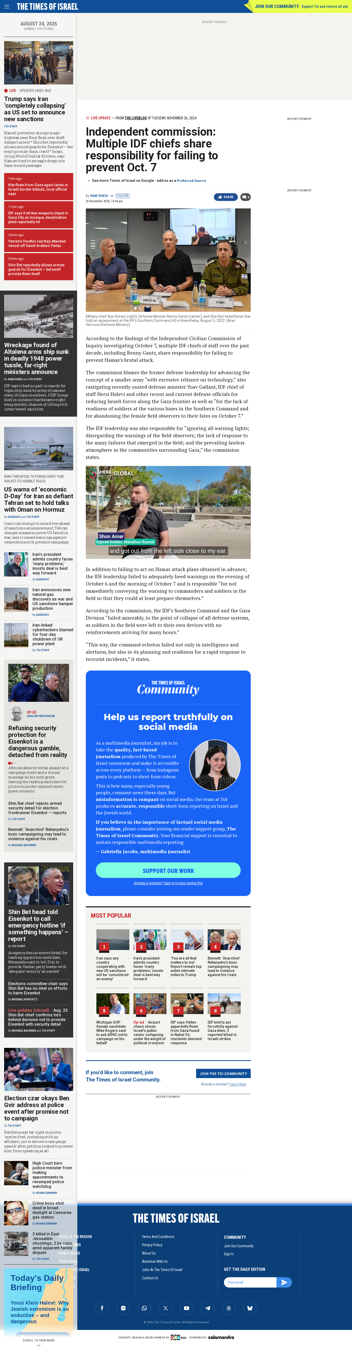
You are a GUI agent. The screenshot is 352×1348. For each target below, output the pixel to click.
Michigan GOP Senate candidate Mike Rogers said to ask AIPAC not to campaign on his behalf (112, 1032)
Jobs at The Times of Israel (162, 1270)
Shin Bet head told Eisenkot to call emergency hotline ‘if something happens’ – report (38, 925)
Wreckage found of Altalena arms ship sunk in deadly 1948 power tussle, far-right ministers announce (36, 358)
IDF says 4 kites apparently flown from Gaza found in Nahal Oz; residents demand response (186, 1032)
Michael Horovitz (25, 999)
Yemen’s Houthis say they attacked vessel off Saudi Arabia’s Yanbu (37, 243)
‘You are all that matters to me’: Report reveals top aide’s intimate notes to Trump (186, 966)
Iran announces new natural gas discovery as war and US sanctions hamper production (52, 599)
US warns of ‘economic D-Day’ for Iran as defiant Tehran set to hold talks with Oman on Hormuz (38, 499)
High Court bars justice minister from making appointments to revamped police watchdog (52, 1175)
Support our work (168, 870)
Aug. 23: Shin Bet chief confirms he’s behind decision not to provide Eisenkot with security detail (38, 1017)
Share (229, 197)
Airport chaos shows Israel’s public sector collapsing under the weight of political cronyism (149, 1032)
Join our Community (277, 6)
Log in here (238, 1084)
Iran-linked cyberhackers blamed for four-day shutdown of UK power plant (52, 634)
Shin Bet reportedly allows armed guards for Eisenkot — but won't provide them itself (36, 269)
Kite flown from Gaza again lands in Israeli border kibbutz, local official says (38, 189)
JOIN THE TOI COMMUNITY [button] (223, 1073)
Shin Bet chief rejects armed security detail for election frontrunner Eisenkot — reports (37, 808)
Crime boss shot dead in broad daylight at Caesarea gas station (51, 1210)
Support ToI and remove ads (324, 6)
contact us (150, 1278)
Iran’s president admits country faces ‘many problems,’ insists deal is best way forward (148, 968)
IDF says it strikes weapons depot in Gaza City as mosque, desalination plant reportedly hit (38, 217)
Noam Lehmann (46, 1192)
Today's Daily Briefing (37, 1282)
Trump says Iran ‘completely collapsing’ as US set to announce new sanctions (35, 109)
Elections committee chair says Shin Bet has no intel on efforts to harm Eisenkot (38, 988)
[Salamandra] (221, 1337)
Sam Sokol (99, 196)
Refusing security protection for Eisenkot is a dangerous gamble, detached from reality (37, 741)
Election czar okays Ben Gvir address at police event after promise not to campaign (36, 1108)
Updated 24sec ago (35, 91)
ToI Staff (11, 126)
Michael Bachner (24, 845)
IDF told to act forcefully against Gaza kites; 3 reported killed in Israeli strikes (223, 1030)
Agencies (14, 517)
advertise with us (155, 1261)
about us (149, 1253)
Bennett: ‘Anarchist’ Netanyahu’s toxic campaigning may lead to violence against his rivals (224, 966)
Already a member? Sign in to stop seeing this (168, 883)
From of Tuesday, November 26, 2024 (155, 118)
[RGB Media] (179, 1337)
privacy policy (152, 1245)
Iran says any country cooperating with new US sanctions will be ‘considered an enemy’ (112, 968)
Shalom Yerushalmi (41, 716)
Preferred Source (191, 181)
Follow (122, 196)
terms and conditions (158, 1237)
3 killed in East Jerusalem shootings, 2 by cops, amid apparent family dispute (52, 1243)
